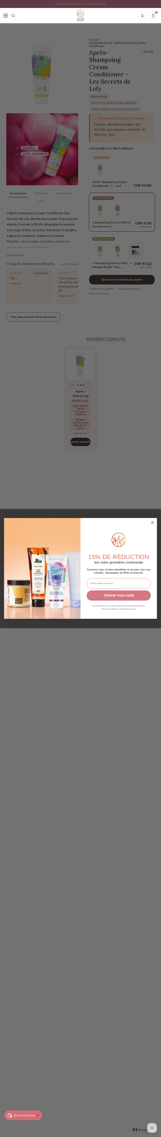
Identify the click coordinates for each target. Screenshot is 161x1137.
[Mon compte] (142, 15)
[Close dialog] (152, 522)
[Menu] (5, 15)
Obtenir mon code (119, 595)
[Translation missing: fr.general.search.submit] (13, 16)
